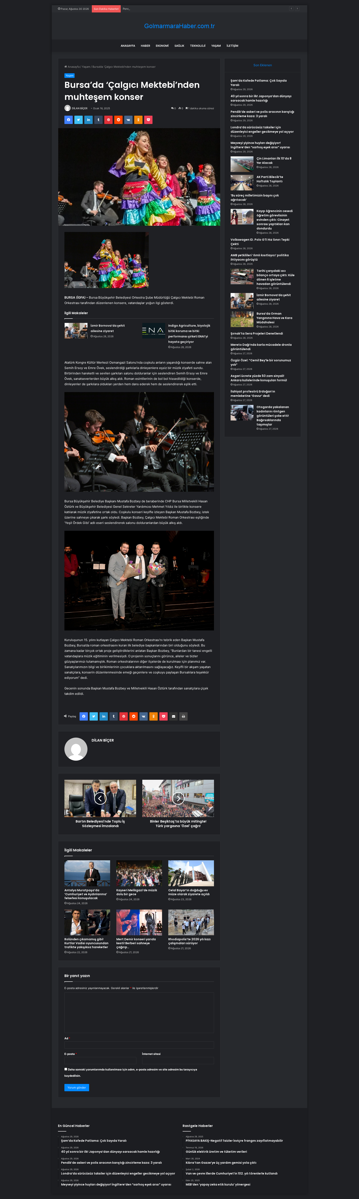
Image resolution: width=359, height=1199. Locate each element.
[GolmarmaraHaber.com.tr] (179, 26)
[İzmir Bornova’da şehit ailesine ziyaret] (76, 330)
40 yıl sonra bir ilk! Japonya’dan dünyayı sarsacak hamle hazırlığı (261, 98)
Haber (145, 45)
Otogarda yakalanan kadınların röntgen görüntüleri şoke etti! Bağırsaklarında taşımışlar (273, 416)
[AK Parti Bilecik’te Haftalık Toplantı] (242, 182)
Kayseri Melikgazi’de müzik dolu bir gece (136, 892)
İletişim (232, 45)
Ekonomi (162, 45)
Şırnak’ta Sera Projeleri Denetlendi (257, 333)
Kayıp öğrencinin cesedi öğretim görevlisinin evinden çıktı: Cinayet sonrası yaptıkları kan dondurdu (275, 219)
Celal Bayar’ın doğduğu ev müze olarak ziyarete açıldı (189, 892)
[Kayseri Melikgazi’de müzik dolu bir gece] (139, 873)
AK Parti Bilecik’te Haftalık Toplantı (270, 179)
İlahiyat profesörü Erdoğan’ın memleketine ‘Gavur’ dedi (253, 393)
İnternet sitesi (151, 1054)
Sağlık (179, 45)
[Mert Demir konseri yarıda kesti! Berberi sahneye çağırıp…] (139, 922)
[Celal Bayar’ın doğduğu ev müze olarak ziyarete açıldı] (191, 873)
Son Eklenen (262, 65)
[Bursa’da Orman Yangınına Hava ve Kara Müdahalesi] (242, 319)
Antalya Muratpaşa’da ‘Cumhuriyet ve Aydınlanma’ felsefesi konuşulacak (85, 894)
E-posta (70, 1054)
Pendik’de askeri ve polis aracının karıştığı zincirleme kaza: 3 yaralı (165, 8)
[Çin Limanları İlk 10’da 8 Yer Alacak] (242, 164)
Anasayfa (128, 45)
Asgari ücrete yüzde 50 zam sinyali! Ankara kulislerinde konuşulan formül (259, 378)
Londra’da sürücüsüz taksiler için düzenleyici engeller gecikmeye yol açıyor (262, 129)
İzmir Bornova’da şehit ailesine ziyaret (274, 297)
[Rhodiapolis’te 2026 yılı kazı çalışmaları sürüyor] (191, 922)
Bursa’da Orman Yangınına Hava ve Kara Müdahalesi (274, 317)
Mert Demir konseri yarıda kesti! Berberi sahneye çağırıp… (136, 943)
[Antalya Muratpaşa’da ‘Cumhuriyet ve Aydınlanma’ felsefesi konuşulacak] (87, 873)
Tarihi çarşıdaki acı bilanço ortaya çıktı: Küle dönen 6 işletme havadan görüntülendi (276, 277)
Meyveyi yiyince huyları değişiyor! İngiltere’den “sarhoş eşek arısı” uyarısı (260, 145)
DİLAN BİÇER (79, 108)
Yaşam (216, 45)
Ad (67, 1038)
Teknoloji (197, 45)
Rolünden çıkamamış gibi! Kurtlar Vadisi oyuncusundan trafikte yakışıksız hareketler (86, 943)
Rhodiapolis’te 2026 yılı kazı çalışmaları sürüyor (189, 941)
